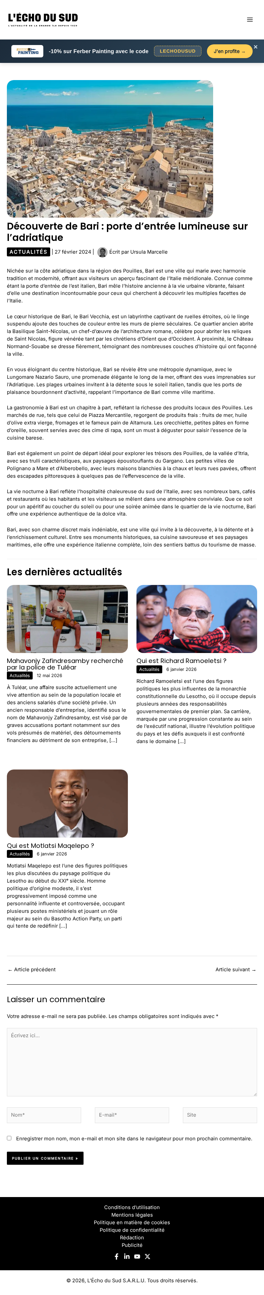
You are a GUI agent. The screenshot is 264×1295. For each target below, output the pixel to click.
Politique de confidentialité (132, 1230)
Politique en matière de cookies (132, 1222)
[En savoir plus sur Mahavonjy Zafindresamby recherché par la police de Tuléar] (67, 619)
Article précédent (32, 969)
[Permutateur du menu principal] (250, 19)
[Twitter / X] (147, 1256)
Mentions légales (132, 1215)
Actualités (28, 252)
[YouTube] (137, 1256)
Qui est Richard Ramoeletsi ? (181, 660)
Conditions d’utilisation (132, 1207)
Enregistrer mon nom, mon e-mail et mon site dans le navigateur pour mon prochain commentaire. (134, 1139)
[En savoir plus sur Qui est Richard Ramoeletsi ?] (196, 619)
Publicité (132, 1245)
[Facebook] (116, 1256)
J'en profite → (230, 51)
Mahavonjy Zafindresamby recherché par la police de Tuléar (65, 663)
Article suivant (236, 969)
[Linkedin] (127, 1256)
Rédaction (132, 1238)
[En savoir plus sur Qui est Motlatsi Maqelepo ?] (67, 803)
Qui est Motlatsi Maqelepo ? (50, 845)
